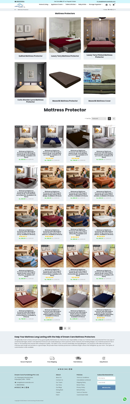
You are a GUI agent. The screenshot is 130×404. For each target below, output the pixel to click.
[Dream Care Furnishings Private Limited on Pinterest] (62, 369)
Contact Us (59, 380)
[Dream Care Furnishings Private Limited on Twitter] (58, 369)
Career (58, 392)
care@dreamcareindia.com (24, 382)
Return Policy (81, 385)
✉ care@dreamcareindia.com (106, 1)
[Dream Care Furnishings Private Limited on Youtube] (66, 369)
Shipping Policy (81, 382)
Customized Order (82, 395)
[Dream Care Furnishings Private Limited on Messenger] (71, 369)
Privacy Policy (81, 387)
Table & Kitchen (71, 4)
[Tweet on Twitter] (110, 9)
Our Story (59, 385)
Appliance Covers (57, 4)
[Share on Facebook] (108, 9)
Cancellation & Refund (84, 380)
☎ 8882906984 (19, 1)
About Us (58, 377)
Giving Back (59, 390)
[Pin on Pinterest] (111, 9)
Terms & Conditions (83, 377)
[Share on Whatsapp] (113, 9)
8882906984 (19, 385)
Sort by (88, 118)
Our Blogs (59, 387)
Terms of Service (82, 392)
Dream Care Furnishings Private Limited (33, 400)
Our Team (59, 382)
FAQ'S (57, 395)
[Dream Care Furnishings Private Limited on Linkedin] (69, 369)
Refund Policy (81, 390)
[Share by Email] (114, 9)
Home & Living (44, 4)
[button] (50, 158)
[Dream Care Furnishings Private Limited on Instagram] (64, 369)
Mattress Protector (23, 9)
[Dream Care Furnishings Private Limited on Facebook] (60, 369)
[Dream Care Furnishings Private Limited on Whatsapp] (67, 369)
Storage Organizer (96, 4)
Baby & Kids (83, 4)
